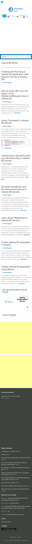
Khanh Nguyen (7, 82)
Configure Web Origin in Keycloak (15, 514)
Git (8, 511)
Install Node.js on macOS (7, 451)
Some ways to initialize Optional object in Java (13, 486)
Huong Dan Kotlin (6, 522)
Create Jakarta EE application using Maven (16, 268)
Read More (17, 113)
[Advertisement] (16, 37)
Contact (3, 454)
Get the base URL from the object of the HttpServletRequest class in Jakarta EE (15, 95)
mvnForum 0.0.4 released (8, 482)
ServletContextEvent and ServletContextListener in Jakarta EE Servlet (14, 189)
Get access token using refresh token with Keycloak (15, 489)
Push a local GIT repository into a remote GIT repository (16, 457)
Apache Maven (15, 503)
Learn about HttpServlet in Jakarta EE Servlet (14, 219)
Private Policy (13, 537)
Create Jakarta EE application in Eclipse (16, 243)
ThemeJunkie (17, 540)
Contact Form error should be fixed (10, 396)
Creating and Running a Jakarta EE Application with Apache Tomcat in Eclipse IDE (14, 75)
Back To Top (24, 540)
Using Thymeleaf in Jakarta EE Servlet (15, 121)
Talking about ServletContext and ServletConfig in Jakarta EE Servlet (15, 158)
